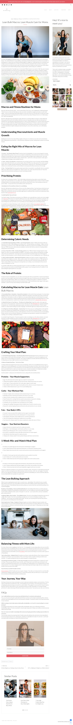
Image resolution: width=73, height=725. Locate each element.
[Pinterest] (7, 5)
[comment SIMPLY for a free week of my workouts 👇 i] (62, 91)
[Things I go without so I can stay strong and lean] (56, 104)
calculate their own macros (41, 299)
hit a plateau (22, 551)
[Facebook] (2, 5)
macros (11, 661)
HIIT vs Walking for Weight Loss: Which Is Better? (38, 667)
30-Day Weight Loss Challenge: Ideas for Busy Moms (12, 667)
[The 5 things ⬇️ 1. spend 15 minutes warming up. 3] (62, 104)
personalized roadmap (39, 204)
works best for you (12, 192)
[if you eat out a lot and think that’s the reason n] (56, 91)
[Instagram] (5, 5)
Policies (15, 720)
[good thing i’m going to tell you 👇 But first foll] (69, 98)
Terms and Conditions (7, 720)
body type (6, 198)
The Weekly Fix (28, 1)
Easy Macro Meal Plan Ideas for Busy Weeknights (25, 702)
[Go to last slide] (5, 694)
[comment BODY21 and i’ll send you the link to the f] (69, 91)
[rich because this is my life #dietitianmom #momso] (62, 98)
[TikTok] (9, 5)
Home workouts (4, 571)
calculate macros (5, 661)
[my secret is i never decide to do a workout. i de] (69, 104)
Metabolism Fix (36, 318)
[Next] (45, 694)
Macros (25, 24)
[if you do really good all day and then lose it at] (56, 98)
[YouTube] (11, 5)
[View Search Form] (71, 5)
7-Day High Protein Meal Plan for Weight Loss (40, 702)
